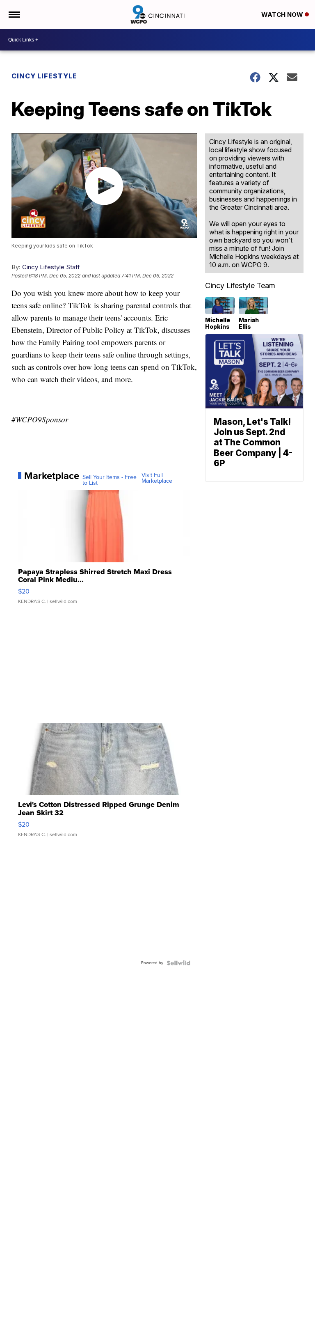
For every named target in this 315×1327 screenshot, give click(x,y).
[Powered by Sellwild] (178, 963)
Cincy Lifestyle (44, 76)
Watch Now (283, 14)
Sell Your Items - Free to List (109, 480)
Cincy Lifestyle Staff (51, 267)
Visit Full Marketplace (157, 478)
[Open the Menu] (13, 14)
